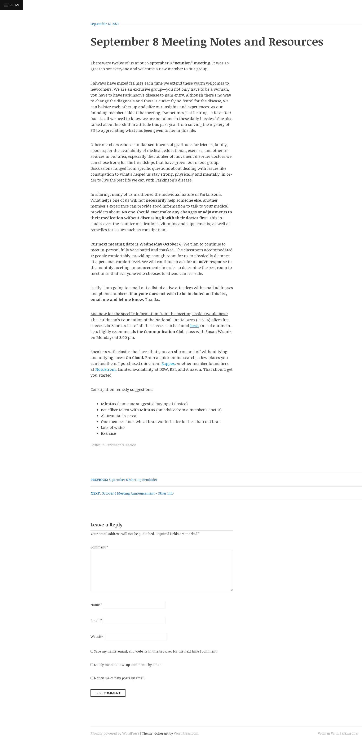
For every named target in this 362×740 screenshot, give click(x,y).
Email (96, 620)
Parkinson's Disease (121, 445)
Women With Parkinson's (338, 733)
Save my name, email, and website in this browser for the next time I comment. (155, 651)
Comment (99, 547)
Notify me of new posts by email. (119, 678)
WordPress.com (186, 733)
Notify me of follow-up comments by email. (128, 664)
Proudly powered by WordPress (114, 733)
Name (96, 604)
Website (96, 636)
